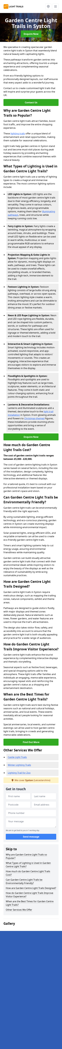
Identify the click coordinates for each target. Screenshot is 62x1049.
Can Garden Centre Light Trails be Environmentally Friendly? (24, 881)
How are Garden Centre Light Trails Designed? (31, 888)
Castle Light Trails (17, 757)
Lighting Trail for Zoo (19, 772)
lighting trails (18, 133)
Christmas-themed (34, 418)
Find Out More (31, 742)
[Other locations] (48, 6)
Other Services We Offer (19, 909)
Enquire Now (31, 34)
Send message (31, 836)
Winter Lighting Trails (19, 765)
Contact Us (31, 102)
